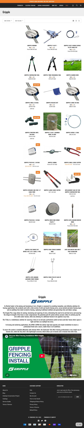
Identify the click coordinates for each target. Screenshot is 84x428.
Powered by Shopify (50, 417)
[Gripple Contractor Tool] (32, 64)
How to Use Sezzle (35, 399)
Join (77, 397)
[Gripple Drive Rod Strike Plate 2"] (52, 209)
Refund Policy (33, 410)
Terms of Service (7, 404)
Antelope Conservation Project (11, 396)
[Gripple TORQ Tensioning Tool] (52, 64)
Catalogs (5, 399)
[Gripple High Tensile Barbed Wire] (52, 238)
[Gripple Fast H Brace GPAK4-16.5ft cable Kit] (72, 34)
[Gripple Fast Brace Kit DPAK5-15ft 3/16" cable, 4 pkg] (32, 238)
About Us (5, 390)
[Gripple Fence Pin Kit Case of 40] (52, 266)
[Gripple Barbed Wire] (72, 64)
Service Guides (7, 401)
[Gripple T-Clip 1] (52, 34)
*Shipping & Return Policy (37, 401)
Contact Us (33, 393)
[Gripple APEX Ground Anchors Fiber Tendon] (32, 266)
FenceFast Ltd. (34, 417)
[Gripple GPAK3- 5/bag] (72, 121)
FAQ (31, 390)
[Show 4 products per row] (79, 21)
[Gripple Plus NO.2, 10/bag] (32, 209)
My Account (33, 396)
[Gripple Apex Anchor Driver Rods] (72, 209)
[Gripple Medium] (32, 34)
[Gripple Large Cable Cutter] (52, 179)
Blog (4, 393)
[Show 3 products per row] (76, 21)
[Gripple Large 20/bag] (72, 91)
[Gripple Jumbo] (52, 151)
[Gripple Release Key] (52, 91)
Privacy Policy (33, 404)
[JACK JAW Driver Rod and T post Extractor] (72, 238)
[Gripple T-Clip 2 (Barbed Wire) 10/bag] (52, 121)
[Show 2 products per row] (73, 21)
